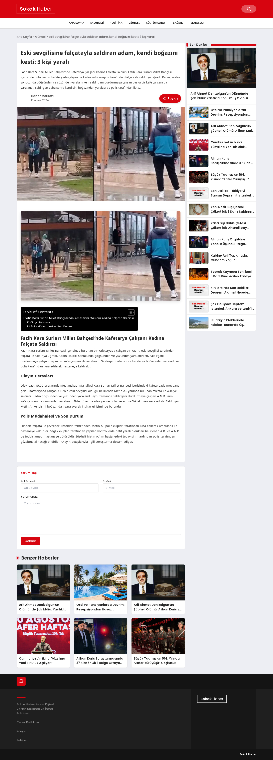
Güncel (134, 23)
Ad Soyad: (28, 481)
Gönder (30, 541)
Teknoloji (196, 23)
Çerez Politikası (28, 722)
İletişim (22, 740)
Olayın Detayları (40, 322)
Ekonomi (97, 23)
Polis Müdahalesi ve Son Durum (51, 326)
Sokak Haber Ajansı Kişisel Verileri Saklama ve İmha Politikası (35, 708)
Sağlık (178, 23)
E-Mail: (107, 481)
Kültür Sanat (156, 23)
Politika (116, 23)
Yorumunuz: (29, 496)
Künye (21, 731)
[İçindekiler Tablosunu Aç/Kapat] (129, 312)
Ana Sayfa (76, 23)
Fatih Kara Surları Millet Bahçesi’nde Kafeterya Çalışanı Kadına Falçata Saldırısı (79, 318)
